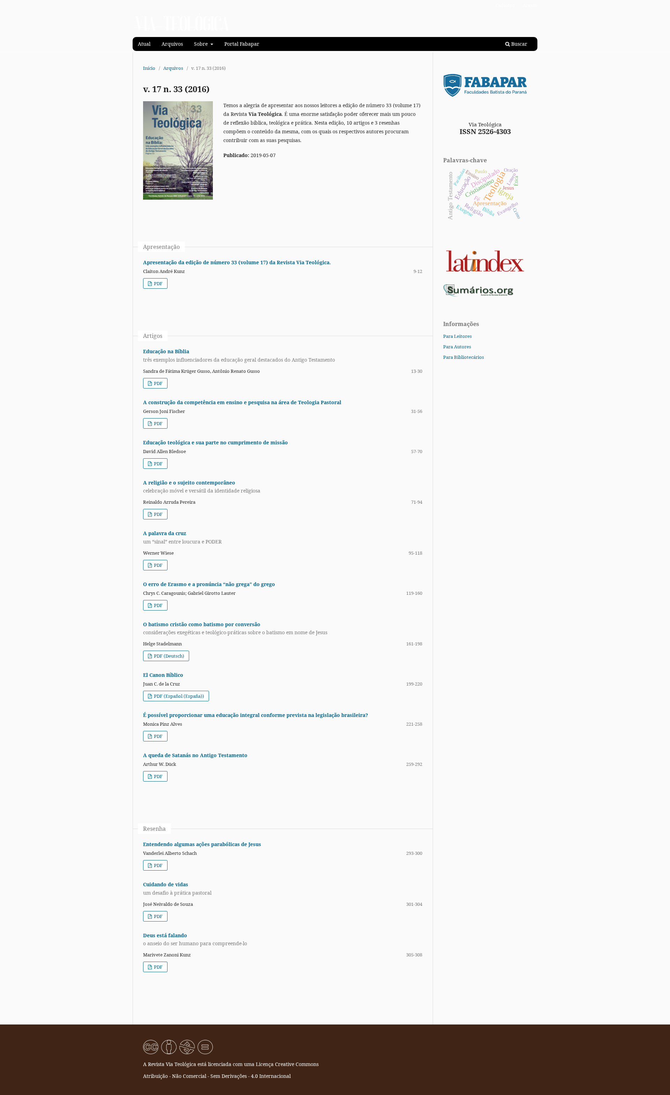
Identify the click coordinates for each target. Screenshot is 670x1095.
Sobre (201, 43)
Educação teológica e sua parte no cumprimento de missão (215, 442)
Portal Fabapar (241, 43)
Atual (144, 43)
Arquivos (172, 43)
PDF (158, 283)
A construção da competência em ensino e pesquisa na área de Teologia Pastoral (242, 402)
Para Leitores (457, 336)
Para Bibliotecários (463, 357)
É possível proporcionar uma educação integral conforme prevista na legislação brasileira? (255, 715)
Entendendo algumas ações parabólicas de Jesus (202, 844)
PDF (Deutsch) (168, 656)
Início (149, 68)
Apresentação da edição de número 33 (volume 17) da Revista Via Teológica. (237, 262)
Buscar (518, 43)
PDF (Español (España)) (178, 696)
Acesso (530, 5)
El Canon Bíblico (163, 675)
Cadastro (505, 5)
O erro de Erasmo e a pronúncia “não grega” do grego (209, 584)
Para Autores (457, 346)
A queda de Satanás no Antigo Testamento (195, 755)
